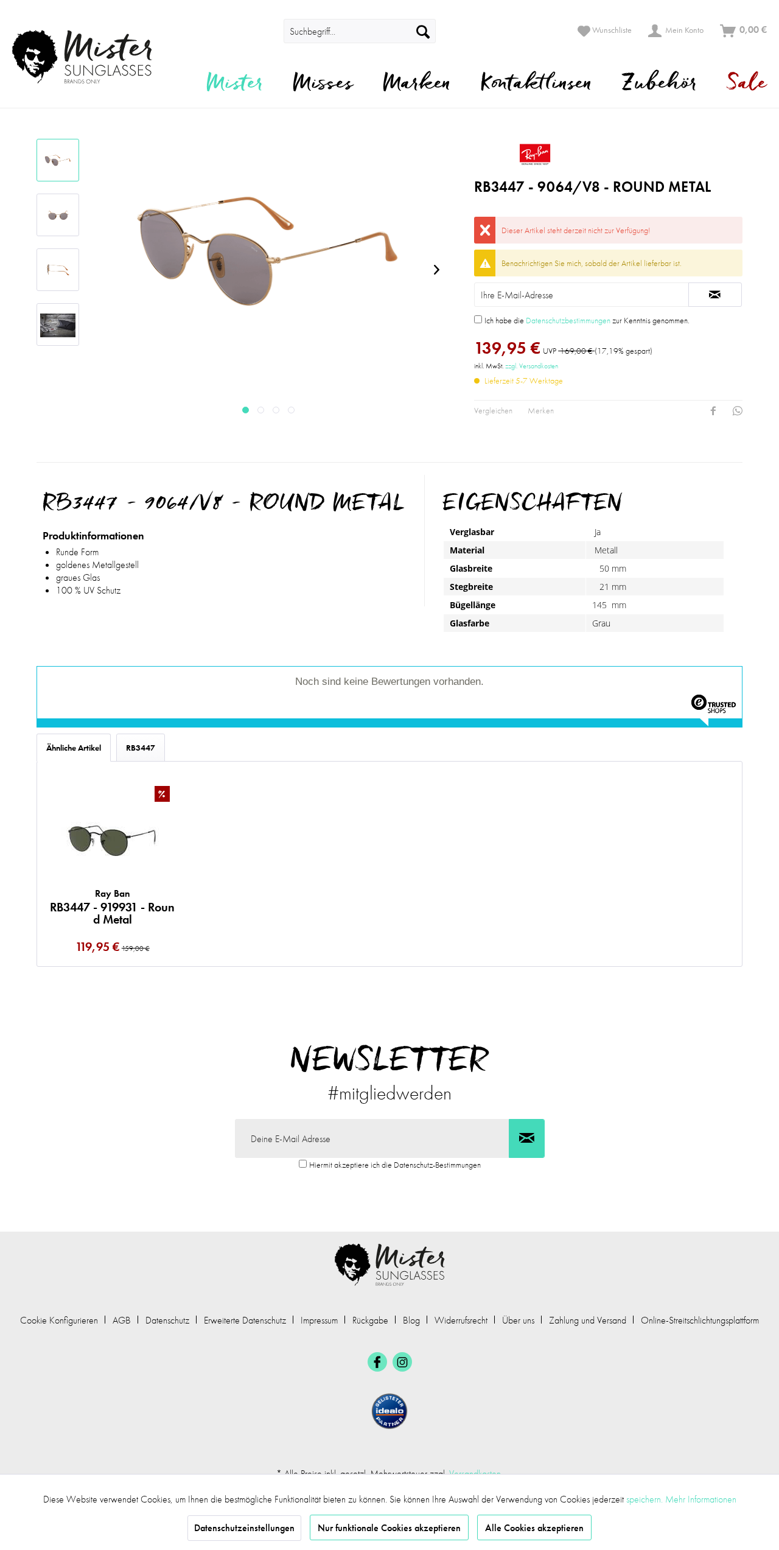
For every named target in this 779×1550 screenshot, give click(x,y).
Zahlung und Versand (587, 1320)
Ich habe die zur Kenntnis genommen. (587, 320)
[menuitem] (266, 31)
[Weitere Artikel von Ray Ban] (608, 154)
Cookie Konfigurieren (59, 1320)
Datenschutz (167, 1320)
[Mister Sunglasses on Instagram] (402, 1362)
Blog (411, 1320)
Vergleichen (493, 410)
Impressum (319, 1320)
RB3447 (140, 747)
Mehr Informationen (700, 1499)
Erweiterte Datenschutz (245, 1320)
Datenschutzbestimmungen (568, 320)
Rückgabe (370, 1320)
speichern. (645, 1499)
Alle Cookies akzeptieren (534, 1527)
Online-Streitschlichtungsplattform (700, 1320)
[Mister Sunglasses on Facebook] (377, 1362)
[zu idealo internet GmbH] (389, 1411)
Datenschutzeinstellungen (244, 1527)
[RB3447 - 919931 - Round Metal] (112, 837)
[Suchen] (423, 31)
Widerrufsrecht (461, 1320)
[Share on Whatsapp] (737, 411)
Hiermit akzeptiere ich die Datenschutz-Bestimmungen (395, 1164)
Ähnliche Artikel (73, 747)
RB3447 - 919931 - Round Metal (112, 906)
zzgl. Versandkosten (531, 366)
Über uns (518, 1320)
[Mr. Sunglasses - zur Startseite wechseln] (89, 56)
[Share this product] (713, 411)
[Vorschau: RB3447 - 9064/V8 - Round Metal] (58, 160)
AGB (122, 1320)
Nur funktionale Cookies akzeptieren (389, 1527)
